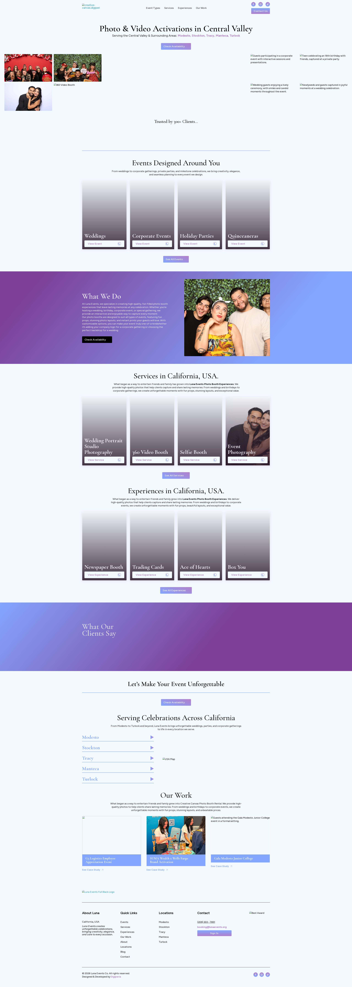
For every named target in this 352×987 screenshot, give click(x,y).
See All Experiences (174, 590)
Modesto (164, 922)
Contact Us (260, 11)
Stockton (164, 927)
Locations (126, 946)
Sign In (214, 933)
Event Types (153, 7)
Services (169, 7)
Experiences (185, 7)
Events (124, 922)
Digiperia (116, 976)
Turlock (163, 941)
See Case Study (91, 869)
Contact (125, 956)
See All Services (174, 475)
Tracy (162, 931)
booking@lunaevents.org (212, 927)
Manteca (164, 936)
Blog (122, 951)
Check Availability (174, 46)
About (123, 941)
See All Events (174, 259)
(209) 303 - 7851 (206, 922)
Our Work (201, 7)
